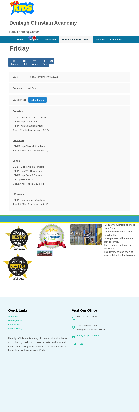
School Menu (38, 100)
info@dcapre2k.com (88, 335)
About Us (13, 316)
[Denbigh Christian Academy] (22, 8)
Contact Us (14, 324)
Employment (15, 320)
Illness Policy (15, 328)
